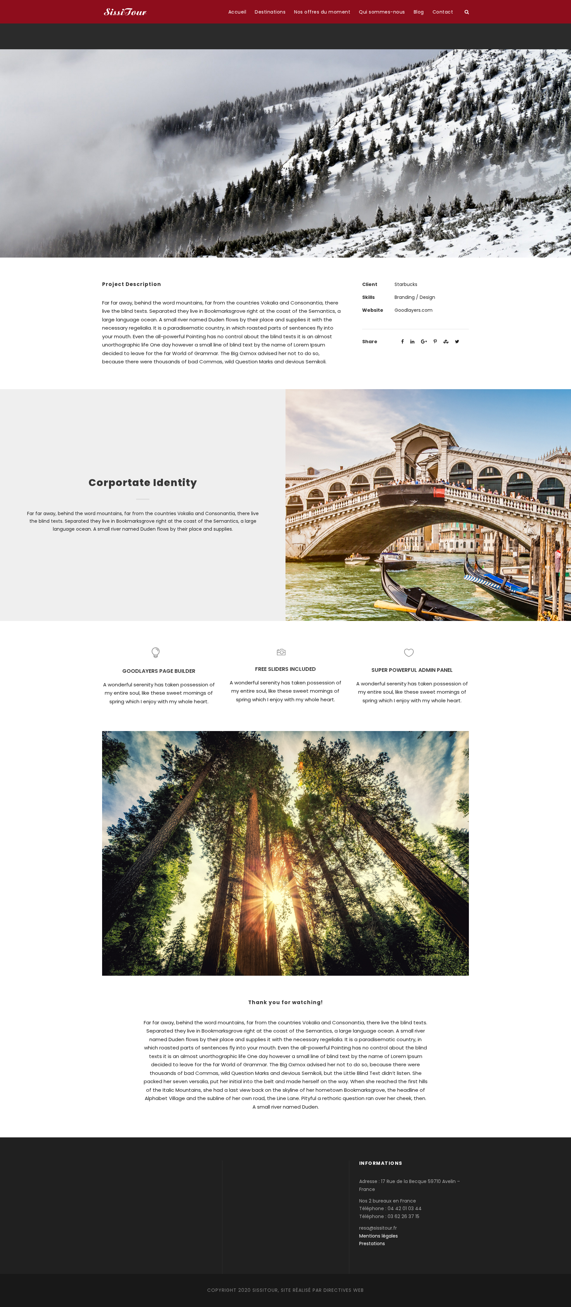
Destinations (270, 12)
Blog (419, 12)
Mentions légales (378, 1236)
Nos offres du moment (322, 12)
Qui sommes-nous (382, 12)
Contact (443, 12)
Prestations (372, 1243)
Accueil (237, 12)
